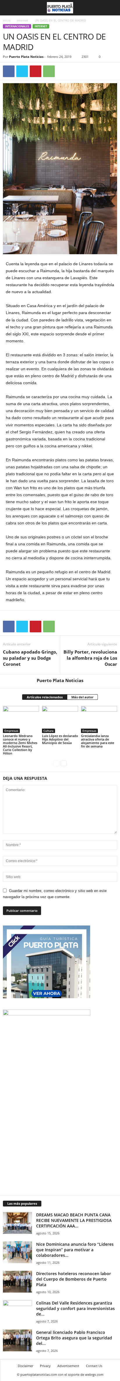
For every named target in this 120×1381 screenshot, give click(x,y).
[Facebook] (9, 71)
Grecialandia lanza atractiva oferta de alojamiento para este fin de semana (97, 741)
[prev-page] (56, 763)
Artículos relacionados (45, 697)
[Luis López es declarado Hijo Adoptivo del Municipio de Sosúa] (60, 719)
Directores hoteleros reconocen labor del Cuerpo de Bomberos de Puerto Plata (73, 1279)
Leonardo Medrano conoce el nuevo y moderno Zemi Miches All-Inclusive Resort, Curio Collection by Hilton (20, 744)
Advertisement (68, 1366)
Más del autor (82, 697)
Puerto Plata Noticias (26, 56)
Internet (22, 20)
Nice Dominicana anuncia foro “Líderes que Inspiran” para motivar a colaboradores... (75, 1249)
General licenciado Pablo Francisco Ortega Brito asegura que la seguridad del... (74, 1338)
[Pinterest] (35, 71)
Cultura (48, 731)
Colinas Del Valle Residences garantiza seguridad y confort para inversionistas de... (75, 1308)
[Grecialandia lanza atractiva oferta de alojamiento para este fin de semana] (99, 719)
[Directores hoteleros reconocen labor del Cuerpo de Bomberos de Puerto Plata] (17, 1282)
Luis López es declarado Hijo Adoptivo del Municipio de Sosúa (60, 739)
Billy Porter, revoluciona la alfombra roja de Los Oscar (90, 658)
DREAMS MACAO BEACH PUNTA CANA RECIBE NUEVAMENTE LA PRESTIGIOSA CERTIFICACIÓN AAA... (74, 1220)
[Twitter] (22, 71)
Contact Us (94, 1366)
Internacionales (17, 26)
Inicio (6, 20)
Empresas (11, 731)
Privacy (45, 1366)
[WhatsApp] (49, 71)
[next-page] (64, 763)
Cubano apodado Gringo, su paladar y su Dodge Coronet (30, 658)
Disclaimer (25, 1366)
